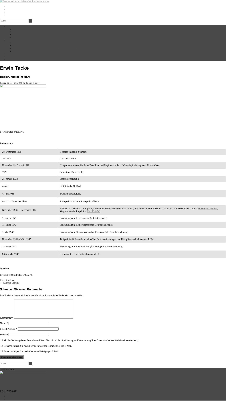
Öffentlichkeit (19, 34)
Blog (8, 56)
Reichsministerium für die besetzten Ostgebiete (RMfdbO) (40, 51)
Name (4, 323)
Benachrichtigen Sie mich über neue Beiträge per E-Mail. (31, 351)
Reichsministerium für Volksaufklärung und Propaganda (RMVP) (44, 43)
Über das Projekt (14, 26)
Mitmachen (11, 59)
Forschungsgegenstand (23, 29)
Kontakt (16, 37)
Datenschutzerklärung (16, 399)
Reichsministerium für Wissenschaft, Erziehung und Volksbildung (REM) (47, 48)
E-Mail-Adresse (8, 329)
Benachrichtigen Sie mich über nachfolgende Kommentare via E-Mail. (38, 346)
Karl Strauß (7, 280)
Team (15, 32)
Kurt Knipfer (93, 211)
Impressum (11, 396)
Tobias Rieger (32, 83)
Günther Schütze (9, 283)
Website (4, 334)
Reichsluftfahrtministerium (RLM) (29, 45)
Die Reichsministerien (17, 40)
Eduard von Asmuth (207, 208)
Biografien (11, 54)
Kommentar (6, 317)
